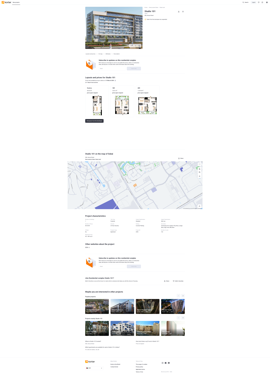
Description (117, 54)
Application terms (140, 369)
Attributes (108, 54)
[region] (135, 185)
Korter (146, 7)
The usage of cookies (141, 364)
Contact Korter (114, 367)
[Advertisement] (135, 137)
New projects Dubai (153, 7)
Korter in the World (115, 364)
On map (100, 54)
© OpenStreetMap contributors (196, 208)
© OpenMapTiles (186, 208)
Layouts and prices (90, 54)
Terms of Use (139, 372)
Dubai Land (162, 7)
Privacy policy (139, 367)
